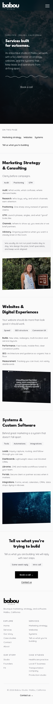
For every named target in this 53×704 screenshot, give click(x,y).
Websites (28, 137)
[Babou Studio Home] (10, 6)
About (6, 646)
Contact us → (26, 695)
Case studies (10, 638)
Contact (7, 642)
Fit (5, 668)
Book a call (26, 87)
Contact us (26, 582)
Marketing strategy (11, 137)
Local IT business (37, 663)
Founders (8, 663)
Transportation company (36, 669)
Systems (39, 137)
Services (8, 629)
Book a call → (26, 574)
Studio (7, 659)
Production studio (37, 675)
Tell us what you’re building (15, 145)
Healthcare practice (38, 659)
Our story (8, 634)
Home (6, 625)
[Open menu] (47, 5)
